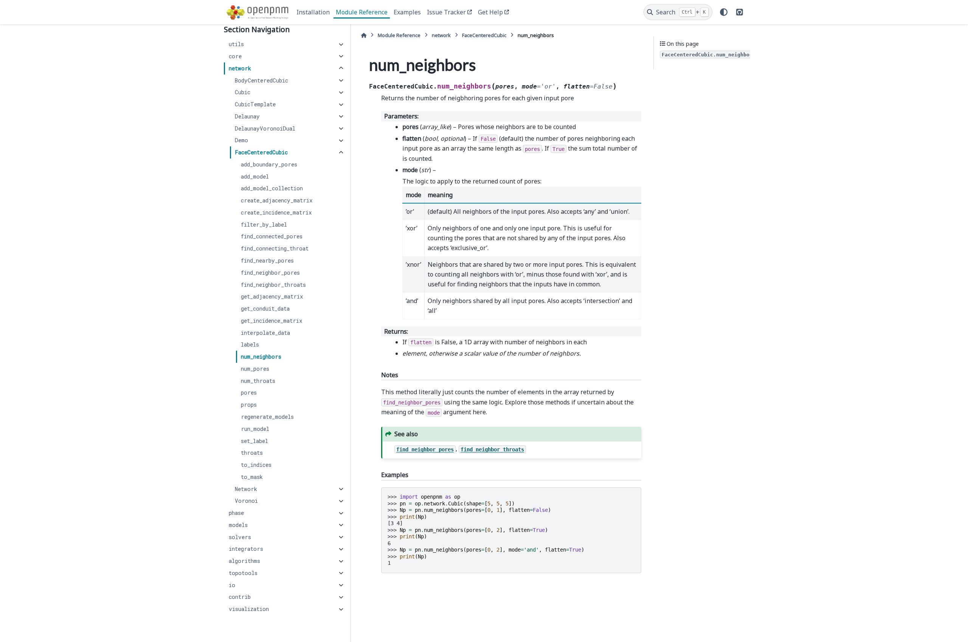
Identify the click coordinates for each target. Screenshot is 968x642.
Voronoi (246, 501)
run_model (255, 428)
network (240, 68)
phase (236, 513)
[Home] (363, 35)
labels (250, 344)
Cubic (242, 92)
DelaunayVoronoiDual (265, 128)
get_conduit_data (265, 308)
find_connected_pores (271, 236)
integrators (246, 549)
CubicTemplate (255, 104)
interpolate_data (265, 332)
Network (246, 489)
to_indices (256, 464)
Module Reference (362, 12)
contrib (240, 597)
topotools (243, 573)
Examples (407, 12)
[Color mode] (723, 12)
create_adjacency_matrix (277, 200)
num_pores (255, 368)
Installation (313, 12)
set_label (254, 441)
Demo (241, 140)
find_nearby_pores (267, 260)
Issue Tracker (446, 12)
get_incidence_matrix (271, 320)
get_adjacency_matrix (272, 296)
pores (249, 392)
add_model (255, 176)
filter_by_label (264, 224)
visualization (249, 609)
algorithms (244, 561)
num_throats (258, 380)
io (232, 585)
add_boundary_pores (269, 164)
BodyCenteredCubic (261, 80)
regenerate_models (267, 416)
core (235, 56)
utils (236, 44)
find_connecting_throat (275, 248)
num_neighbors (261, 357)
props (249, 405)
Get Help (490, 12)
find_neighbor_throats (273, 284)
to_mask (252, 476)
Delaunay (247, 116)
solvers (240, 537)
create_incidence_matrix (276, 212)
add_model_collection (272, 188)
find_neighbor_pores (270, 272)
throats (252, 453)
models (238, 525)
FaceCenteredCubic (261, 152)
